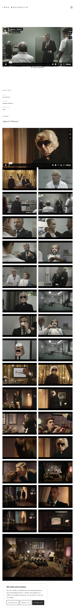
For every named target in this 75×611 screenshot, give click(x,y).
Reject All (25, 602)
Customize (12, 602)
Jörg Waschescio (15, 7)
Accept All (38, 602)
